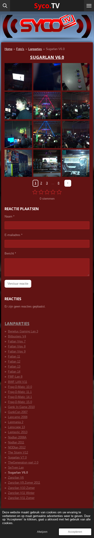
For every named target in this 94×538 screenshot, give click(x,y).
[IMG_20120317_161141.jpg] (18, 76)
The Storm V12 (18, 452)
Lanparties (35, 49)
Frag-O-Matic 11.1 (20, 392)
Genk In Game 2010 (21, 407)
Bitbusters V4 (17, 336)
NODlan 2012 (17, 447)
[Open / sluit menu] (89, 5)
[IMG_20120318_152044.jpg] (75, 105)
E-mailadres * (13, 235)
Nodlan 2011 (16, 442)
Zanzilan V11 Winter (21, 493)
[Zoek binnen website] (5, 5)
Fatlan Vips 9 (17, 351)
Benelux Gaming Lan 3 (23, 331)
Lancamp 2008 (17, 417)
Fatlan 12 (14, 361)
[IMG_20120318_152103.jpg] (18, 134)
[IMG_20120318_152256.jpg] (75, 163)
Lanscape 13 (16, 427)
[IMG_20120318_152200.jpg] (47, 134)
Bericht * (10, 253)
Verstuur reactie (18, 283)
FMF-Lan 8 (15, 376)
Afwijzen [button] (42, 531)
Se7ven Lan (16, 467)
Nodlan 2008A (17, 437)
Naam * (9, 216)
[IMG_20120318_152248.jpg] (47, 163)
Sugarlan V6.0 (55, 49)
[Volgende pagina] (67, 183)
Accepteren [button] (75, 531)
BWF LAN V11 (17, 382)
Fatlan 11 (14, 356)
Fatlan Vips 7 (17, 341)
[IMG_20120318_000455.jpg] (75, 76)
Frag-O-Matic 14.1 (20, 397)
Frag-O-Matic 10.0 (20, 387)
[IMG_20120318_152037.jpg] (47, 105)
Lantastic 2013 (17, 432)
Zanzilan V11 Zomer (21, 498)
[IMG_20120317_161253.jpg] (47, 76)
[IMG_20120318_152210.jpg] (75, 134)
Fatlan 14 (14, 371)
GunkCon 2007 (18, 412)
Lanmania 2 (15, 422)
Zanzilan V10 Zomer (21, 488)
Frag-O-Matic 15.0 (20, 402)
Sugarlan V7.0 (17, 457)
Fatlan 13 (14, 366)
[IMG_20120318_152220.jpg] (18, 163)
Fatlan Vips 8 (17, 346)
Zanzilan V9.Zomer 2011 (24, 482)
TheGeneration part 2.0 (23, 462)
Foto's (20, 49)
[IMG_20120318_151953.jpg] (18, 105)
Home (8, 49)
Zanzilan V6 (16, 477)
